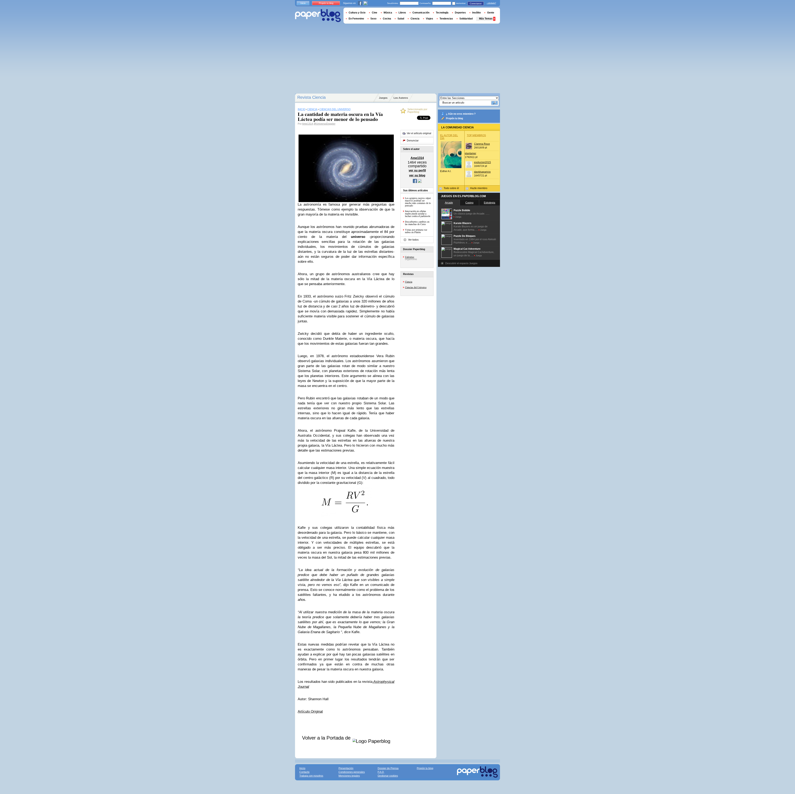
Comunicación (420, 12)
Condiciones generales (351, 772)
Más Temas (486, 18)
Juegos (383, 97)
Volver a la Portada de (327, 738)
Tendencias (446, 18)
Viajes (429, 18)
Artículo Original (310, 711)
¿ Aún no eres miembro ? (461, 113)
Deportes (460, 12)
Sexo (373, 18)
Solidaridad (466, 18)
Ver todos (413, 239)
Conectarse (476, 3)
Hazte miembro (478, 188)
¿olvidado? (491, 3)
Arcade (449, 202)
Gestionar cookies (388, 775)
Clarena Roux (482, 143)
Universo (409, 256)
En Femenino (356, 18)
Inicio (303, 3)
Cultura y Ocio (357, 12)
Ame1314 (307, 123)
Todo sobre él (451, 188)
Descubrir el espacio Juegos (461, 263)
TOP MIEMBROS (476, 135)
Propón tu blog (454, 118)
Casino (469, 202)
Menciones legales (349, 775)
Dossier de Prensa (388, 768)
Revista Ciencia (311, 97)
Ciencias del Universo (415, 287)
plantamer (470, 153)
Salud (401, 18)
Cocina (387, 18)
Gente (490, 12)
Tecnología (442, 12)
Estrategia (489, 202)
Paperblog (318, 15)
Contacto (304, 772)
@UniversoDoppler (324, 123)
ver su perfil (417, 170)
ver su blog (417, 175)
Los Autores (401, 97)
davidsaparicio (482, 171)
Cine (374, 12)
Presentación (345, 768)
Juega (458, 217)
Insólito (476, 12)
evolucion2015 (482, 162)
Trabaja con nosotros (311, 775)
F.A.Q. (381, 772)
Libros (402, 12)
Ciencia (408, 281)
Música (388, 12)
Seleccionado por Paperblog (417, 110)
